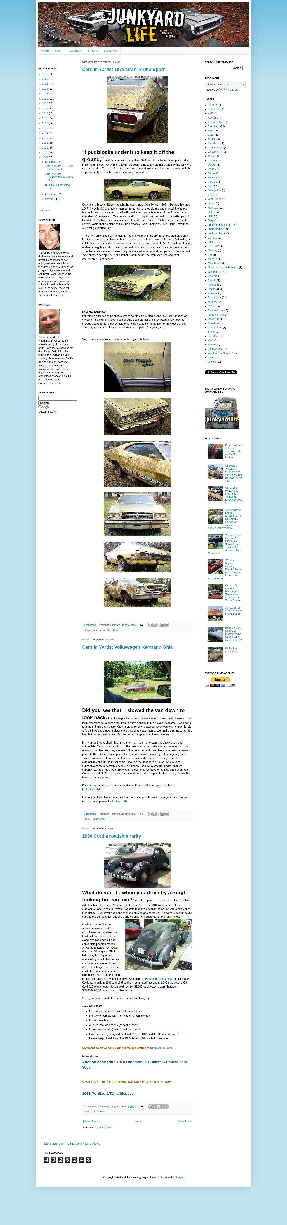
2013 (45, 137)
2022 (45, 93)
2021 (45, 98)
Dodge (212, 169)
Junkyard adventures (220, 224)
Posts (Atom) (105, 1127)
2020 (45, 103)
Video (211, 344)
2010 (45, 152)
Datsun (212, 164)
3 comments (90, 814)
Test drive (213, 336)
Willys (211, 357)
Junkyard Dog (216, 229)
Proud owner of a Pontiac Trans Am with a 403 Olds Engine (234, 451)
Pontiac (212, 288)
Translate (233, 89)
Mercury (212, 250)
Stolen (211, 331)
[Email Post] (141, 625)
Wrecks (212, 361)
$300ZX (212, 105)
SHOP (59, 50)
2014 (45, 132)
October (50, 199)
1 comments (90, 625)
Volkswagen (215, 349)
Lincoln (212, 241)
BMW (211, 130)
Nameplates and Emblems (223, 267)
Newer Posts (90, 1121)
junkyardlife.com (161, 1047)
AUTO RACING (216, 122)
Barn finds (214, 126)
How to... (213, 207)
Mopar (211, 259)
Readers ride (215, 310)
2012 (45, 142)
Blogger (179, 1177)
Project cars (214, 297)
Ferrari (212, 173)
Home (137, 1121)
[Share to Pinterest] (166, 625)
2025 (45, 78)
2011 (45, 147)
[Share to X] (158, 625)
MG (210, 254)
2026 (45, 74)
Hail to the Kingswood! (232, 650)
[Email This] (150, 625)
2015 (45, 128)
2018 (45, 113)
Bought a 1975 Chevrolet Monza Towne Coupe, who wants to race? (233, 634)
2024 (45, 84)
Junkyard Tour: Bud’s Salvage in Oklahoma (233, 610)
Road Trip (213, 318)
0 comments (90, 1106)
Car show (213, 143)
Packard (212, 276)
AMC (211, 113)
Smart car (213, 323)
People (212, 280)
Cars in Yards (99, 630)
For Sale (213, 182)
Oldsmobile (214, 271)
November (51, 194)
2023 (45, 88)
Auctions (213, 117)
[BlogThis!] (154, 625)
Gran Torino (113, 630)
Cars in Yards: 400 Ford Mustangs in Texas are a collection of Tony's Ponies (233, 593)
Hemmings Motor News (159, 978)
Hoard (211, 203)
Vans (211, 340)
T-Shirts (93, 50)
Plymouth (213, 284)
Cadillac (212, 139)
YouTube (75, 50)
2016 (45, 123)
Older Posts (184, 1121)
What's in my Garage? (220, 353)
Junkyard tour (216, 233)
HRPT (211, 211)
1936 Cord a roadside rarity (111, 836)
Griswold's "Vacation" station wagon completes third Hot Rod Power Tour (234, 473)
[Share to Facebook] (162, 625)
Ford (210, 186)
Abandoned (214, 109)
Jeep (211, 220)
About (45, 50)
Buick (211, 134)
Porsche (212, 293)
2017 (45, 118)
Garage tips (214, 190)
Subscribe (45, 210)
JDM (210, 216)
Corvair (212, 156)
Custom (212, 160)
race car (212, 301)
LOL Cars (213, 246)
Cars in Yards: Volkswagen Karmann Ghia (127, 647)
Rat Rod (212, 306)
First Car (213, 177)
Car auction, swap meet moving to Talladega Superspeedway (234, 495)
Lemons (212, 237)
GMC (211, 194)
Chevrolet (213, 152)
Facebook (110, 50)
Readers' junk (216, 314)
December (51, 161)
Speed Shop (215, 327)
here (112, 255)
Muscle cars (215, 263)
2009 (45, 157)
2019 (45, 108)
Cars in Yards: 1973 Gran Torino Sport (123, 69)
